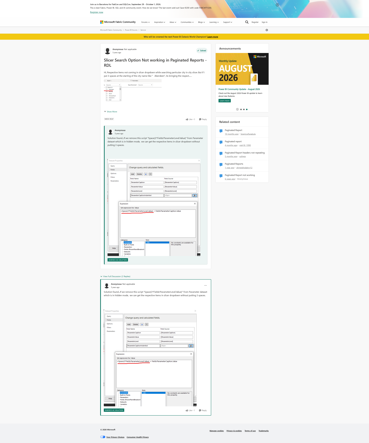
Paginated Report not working (240, 175)
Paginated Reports (234, 163)
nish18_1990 (245, 145)
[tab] (240, 109)
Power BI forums (131, 30)
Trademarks (264, 430)
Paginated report (233, 141)
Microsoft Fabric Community (111, 30)
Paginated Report (233, 130)
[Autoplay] (237, 109)
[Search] (247, 22)
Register (255, 22)
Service (143, 30)
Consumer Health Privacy (138, 437)
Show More (112, 111)
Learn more (212, 36)
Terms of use (250, 430)
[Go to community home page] (118, 22)
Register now (96, 12)
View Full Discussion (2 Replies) (116, 276)
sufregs (242, 156)
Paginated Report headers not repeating (245, 152)
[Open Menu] (267, 30)
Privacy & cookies (234, 430)
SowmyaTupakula (248, 134)
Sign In (264, 22)
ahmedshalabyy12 (244, 167)
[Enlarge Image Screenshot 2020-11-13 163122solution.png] (154, 207)
